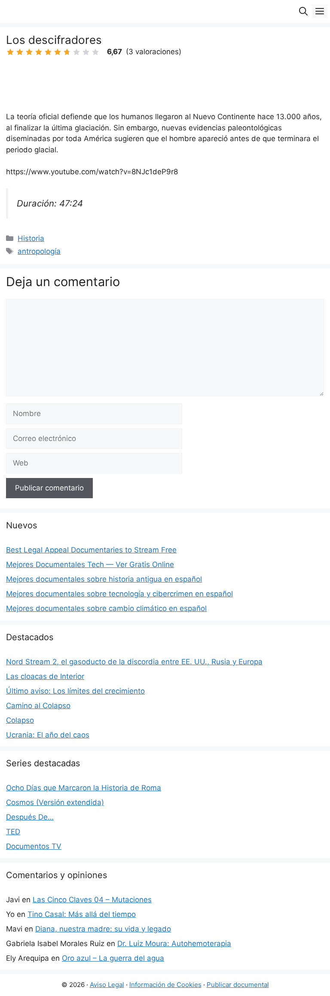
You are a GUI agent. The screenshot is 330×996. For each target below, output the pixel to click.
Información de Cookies (165, 985)
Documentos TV (33, 846)
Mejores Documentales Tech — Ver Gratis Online (90, 564)
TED (13, 831)
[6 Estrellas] (57, 52)
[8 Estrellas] (76, 52)
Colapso (20, 720)
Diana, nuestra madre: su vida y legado (103, 929)
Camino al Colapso (38, 705)
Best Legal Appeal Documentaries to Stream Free (91, 550)
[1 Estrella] (10, 52)
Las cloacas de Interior (45, 676)
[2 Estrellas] (19, 52)
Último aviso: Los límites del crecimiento (75, 691)
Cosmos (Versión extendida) (55, 802)
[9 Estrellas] (86, 52)
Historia (31, 238)
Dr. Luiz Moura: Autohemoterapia (174, 943)
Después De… (30, 817)
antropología (39, 251)
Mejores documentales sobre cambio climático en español (106, 608)
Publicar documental (238, 985)
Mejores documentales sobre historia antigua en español (104, 579)
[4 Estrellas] (38, 52)
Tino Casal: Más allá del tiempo (82, 914)
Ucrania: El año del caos (47, 735)
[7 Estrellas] (67, 52)
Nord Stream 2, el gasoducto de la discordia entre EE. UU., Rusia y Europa (134, 661)
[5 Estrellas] (48, 52)
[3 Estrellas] (29, 52)
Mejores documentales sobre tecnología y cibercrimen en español (119, 593)
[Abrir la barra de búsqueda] (303, 11)
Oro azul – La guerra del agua (113, 958)
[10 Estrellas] (95, 52)
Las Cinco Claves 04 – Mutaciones (92, 899)
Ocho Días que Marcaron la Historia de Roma (83, 787)
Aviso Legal (107, 985)
